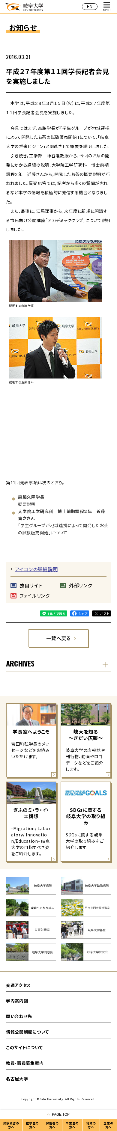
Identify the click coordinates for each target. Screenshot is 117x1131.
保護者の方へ (52, 1125)
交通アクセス (18, 985)
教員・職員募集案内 (25, 1063)
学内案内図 (17, 1001)
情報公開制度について (27, 1032)
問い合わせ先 (19, 1016)
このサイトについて (24, 1047)
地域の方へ (91, 1125)
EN (90, 6)
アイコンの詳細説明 (36, 569)
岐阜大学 (24, 6)
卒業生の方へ (72, 1125)
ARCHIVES (20, 663)
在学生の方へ (32, 1125)
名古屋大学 (17, 1079)
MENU (106, 10)
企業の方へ (108, 1125)
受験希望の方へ (11, 1125)
